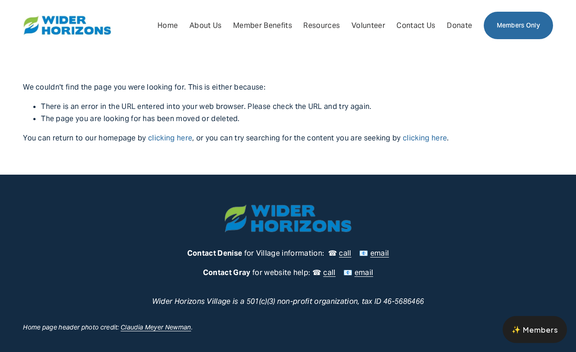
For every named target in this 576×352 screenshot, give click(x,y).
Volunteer (368, 25)
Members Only (518, 25)
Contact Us (415, 25)
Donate (459, 25)
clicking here (170, 138)
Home (168, 25)
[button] (535, 329)
